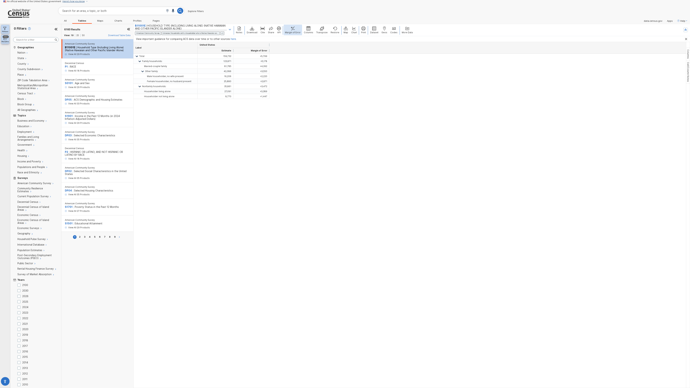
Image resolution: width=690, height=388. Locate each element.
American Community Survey (80, 44)
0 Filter (20, 28)
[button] (167, 11)
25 (77, 35)
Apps (670, 20)
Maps (100, 20)
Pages (156, 20)
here (233, 39)
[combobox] (121, 11)
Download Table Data (119, 35)
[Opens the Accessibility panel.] (5, 382)
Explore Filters (196, 11)
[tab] (688, 54)
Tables (82, 20)
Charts (118, 20)
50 (83, 35)
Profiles (137, 20)
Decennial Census (74, 63)
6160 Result (72, 29)
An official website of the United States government (34, 1)
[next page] (120, 237)
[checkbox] (19, 285)
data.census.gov (653, 20)
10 (72, 35)
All (65, 20)
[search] (36, 39)
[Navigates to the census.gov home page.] (15, 16)
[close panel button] (128, 29)
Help (682, 20)
